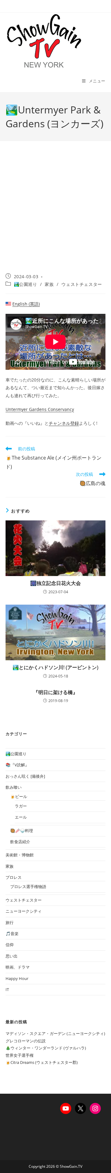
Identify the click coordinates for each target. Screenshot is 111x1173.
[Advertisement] (55, 215)
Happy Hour (17, 978)
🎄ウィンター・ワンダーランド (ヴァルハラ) (46, 1048)
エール (21, 817)
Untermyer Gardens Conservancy (40, 409)
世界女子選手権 (20, 1055)
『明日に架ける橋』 (55, 692)
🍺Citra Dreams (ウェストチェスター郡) (42, 1062)
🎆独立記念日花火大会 (55, 583)
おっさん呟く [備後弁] (25, 776)
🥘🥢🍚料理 (21, 830)
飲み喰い (14, 787)
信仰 (10, 944)
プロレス (14, 877)
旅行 (10, 922)
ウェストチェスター (81, 284)
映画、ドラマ (18, 967)
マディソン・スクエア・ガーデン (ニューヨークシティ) (55, 1033)
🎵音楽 (12, 933)
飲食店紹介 (20, 841)
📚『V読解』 (17, 765)
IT (7, 989)
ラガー (21, 806)
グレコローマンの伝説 (26, 1041)
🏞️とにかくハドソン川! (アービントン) (55, 667)
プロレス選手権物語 (28, 886)
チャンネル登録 (64, 423)
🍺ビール (18, 796)
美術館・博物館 (20, 855)
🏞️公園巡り (25, 284)
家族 (49, 284)
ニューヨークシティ (24, 911)
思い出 (12, 956)
